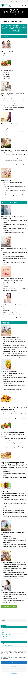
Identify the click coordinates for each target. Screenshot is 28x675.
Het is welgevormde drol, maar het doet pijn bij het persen (14, 259)
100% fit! (6, 125)
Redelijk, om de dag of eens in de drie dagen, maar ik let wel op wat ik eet (14, 229)
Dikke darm (4, 638)
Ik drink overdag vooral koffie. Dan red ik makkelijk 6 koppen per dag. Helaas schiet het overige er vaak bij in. (15, 517)
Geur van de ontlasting (7, 645)
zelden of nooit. (7, 536)
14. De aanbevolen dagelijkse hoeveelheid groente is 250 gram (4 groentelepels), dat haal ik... (12, 434)
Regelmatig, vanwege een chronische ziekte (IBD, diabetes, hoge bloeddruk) (14, 187)
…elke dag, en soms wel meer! (10, 411)
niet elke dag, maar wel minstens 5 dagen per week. (15, 477)
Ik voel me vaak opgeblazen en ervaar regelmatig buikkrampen (14, 285)
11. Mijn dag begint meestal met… (10, 337)
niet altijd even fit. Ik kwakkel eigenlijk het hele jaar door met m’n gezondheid (14, 128)
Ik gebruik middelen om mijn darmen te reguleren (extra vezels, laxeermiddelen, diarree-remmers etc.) (14, 194)
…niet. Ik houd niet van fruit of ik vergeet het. (14, 416)
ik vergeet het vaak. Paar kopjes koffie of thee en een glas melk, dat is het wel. (14, 500)
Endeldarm (4, 640)
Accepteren (14, 662)
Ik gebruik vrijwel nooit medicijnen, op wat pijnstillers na (12, 183)
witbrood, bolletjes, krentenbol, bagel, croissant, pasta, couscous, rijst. (14, 374)
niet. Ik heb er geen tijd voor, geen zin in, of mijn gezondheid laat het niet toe (14, 155)
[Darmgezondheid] (6, 5)
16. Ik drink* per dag (13, 494)
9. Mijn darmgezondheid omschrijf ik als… (12, 278)
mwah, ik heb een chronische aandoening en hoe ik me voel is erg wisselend (15, 134)
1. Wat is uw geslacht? (7, 51)
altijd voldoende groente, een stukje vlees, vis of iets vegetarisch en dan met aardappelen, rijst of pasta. (15, 573)
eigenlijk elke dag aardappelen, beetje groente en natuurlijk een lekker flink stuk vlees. (14, 577)
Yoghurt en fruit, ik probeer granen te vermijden (14, 345)
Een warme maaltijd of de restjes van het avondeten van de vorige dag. (12, 390)
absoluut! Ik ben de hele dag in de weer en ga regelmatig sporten (13, 164)
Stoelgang (4, 641)
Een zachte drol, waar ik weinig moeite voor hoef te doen (15, 253)
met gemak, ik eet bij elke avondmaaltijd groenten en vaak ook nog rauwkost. (14, 439)
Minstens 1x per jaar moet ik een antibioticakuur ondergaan (14, 191)
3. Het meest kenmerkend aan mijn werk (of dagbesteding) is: (13, 94)
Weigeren (14, 666)
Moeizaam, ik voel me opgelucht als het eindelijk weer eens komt (14, 233)
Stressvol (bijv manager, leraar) (11, 105)
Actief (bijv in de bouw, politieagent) (12, 103)
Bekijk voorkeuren (14, 670)
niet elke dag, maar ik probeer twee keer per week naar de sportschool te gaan (14, 161)
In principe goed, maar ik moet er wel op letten (14, 282)
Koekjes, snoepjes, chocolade (10, 598)
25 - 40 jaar (7, 74)
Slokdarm (4, 630)
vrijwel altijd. (7, 471)
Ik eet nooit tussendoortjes (10, 602)
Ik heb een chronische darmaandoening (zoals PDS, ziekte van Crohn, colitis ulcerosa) (14, 289)
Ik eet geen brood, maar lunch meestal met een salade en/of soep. (14, 386)
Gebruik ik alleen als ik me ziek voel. (12, 314)
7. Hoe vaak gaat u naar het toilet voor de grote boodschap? (12, 217)
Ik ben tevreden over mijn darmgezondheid (13, 280)
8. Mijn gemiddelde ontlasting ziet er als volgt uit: (13, 249)
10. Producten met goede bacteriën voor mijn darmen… (13, 305)
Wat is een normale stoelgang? (8, 643)
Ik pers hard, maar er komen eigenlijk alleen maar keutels (14, 263)
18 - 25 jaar (6, 72)
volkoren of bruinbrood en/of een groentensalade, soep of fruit (14, 378)
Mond (3, 628)
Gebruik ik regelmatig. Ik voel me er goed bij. (13, 312)
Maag (3, 632)
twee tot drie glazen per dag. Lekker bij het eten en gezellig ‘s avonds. (14, 541)
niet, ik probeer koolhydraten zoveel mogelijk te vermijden (14, 474)
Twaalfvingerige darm (6, 634)
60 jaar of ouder (7, 78)
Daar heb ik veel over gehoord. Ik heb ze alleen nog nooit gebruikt (15, 309)
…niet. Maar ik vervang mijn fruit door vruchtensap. (15, 418)
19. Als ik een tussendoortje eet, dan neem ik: (14, 592)
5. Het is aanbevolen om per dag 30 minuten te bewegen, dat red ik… (14, 151)
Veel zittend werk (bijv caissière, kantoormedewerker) (10, 97)
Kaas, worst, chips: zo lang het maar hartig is (14, 600)
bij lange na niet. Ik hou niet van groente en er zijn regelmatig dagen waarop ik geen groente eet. (14, 446)
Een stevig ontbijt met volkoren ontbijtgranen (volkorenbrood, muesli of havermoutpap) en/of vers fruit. (14, 341)
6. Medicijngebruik (6, 180)
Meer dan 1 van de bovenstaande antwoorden (14, 107)
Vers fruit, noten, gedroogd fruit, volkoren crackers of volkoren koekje (14, 595)
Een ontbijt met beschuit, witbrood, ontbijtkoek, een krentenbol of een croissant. (15, 348)
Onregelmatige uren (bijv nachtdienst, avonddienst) (15, 100)
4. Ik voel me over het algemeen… (10, 123)
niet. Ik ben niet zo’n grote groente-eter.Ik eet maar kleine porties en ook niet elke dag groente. (15, 442)
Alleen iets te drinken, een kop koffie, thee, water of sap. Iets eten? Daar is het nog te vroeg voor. (15, 352)
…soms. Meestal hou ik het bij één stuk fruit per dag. (15, 413)
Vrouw (5, 55)
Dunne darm (4, 636)
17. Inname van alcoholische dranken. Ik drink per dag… (13, 533)
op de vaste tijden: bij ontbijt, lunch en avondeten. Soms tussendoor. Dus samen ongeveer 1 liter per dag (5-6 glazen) (14, 505)
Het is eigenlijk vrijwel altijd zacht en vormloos (14, 256)
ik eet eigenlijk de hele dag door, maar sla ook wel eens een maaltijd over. (14, 569)
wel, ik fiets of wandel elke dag (11, 158)
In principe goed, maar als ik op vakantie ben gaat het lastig (14, 225)
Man (5, 53)
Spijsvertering (5, 627)
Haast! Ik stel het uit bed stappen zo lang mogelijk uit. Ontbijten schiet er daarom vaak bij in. (14, 356)
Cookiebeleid (14, 673)
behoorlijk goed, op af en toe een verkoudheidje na (15, 131)
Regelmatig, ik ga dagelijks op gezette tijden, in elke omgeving (15, 221)
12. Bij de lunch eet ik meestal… (10, 371)
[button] (26, 648)
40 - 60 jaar (7, 76)
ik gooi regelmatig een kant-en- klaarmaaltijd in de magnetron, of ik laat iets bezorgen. (14, 565)
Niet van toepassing (8, 109)
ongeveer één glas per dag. (10, 538)
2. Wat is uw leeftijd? (7, 70)
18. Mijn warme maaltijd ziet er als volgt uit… (13, 562)
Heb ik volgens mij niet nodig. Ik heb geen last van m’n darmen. (14, 317)
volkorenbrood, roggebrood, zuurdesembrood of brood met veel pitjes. (14, 382)
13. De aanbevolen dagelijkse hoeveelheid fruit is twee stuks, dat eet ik (14, 408)
